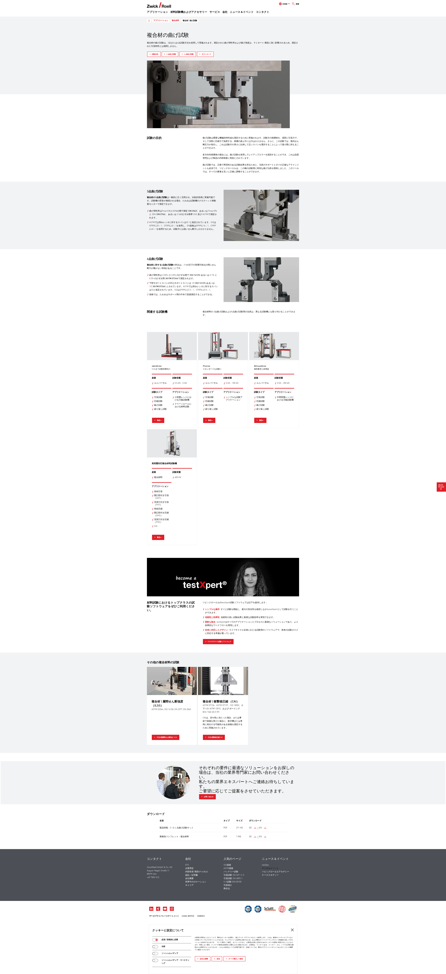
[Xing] (158, 910)
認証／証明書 (191, 875)
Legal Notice (188, 916)
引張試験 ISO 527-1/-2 (234, 875)
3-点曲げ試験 (171, 54)
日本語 (284, 4)
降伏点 (227, 889)
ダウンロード (206, 54)
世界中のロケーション (195, 882)
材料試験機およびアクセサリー (189, 12)
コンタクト (262, 12)
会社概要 (189, 878)
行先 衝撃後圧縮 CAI (215, 737)
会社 (225, 12)
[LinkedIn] (151, 910)
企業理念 (189, 868)
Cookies (201, 916)
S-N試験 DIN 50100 (232, 882)
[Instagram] (172, 910)
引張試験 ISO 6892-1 (233, 878)
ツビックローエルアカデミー (275, 872)
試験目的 (155, 54)
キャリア (189, 885)
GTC (187, 865)
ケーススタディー (270, 875)
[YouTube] (165, 910)
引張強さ (228, 885)
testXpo (265, 865)
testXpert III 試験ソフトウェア (219, 641)
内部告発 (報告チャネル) (196, 872)
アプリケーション (157, 12)
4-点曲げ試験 (189, 54)
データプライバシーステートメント (164, 916)
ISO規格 (227, 865)
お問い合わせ (208, 797)
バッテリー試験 (231, 872)
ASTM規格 (228, 868)
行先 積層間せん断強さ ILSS (166, 737)
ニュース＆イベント (242, 12)
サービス (215, 12)
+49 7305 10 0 (153, 877)
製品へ (159, 420)
